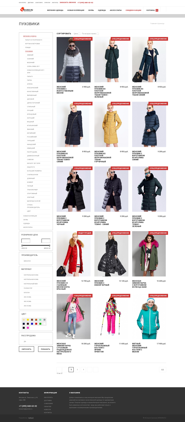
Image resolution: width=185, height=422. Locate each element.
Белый (44, 324)
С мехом (30, 159)
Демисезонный (33, 156)
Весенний (30, 62)
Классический (32, 88)
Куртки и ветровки (32, 44)
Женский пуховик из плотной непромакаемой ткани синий (139, 91)
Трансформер (32, 190)
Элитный (30, 197)
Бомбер (30, 182)
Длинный (31, 178)
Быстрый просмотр (73, 82)
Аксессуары (116, 10)
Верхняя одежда (55, 10)
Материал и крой (33, 201)
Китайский (31, 133)
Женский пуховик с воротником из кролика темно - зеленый (138, 221)
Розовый (28, 328)
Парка (29, 80)
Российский (32, 137)
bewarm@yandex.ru (25, 409)
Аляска (29, 84)
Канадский (31, 144)
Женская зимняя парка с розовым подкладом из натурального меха (64, 349)
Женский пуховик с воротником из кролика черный (63, 220)
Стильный (31, 107)
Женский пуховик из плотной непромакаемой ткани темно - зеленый (102, 92)
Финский (30, 129)
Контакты (55, 2)
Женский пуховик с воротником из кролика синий (138, 156)
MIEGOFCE (27, 261)
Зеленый (40, 324)
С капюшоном (32, 174)
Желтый (28, 320)
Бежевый (24, 320)
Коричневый (32, 320)
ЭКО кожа (27, 301)
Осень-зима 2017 (33, 66)
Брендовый (31, 114)
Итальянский (32, 125)
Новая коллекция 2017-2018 (35, 71)
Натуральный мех (31, 284)
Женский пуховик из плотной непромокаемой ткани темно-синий (64, 157)
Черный (24, 328)
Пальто (30, 76)
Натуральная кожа (31, 275)
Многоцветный (36, 320)
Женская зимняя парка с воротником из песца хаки (139, 284)
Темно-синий (24, 324)
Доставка (31, 2)
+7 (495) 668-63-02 (28, 406)
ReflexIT (31, 418)
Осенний (30, 59)
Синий (32, 324)
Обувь (91, 10)
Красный (36, 324)
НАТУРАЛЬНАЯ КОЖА (31, 279)
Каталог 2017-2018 (33, 163)
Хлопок (27, 292)
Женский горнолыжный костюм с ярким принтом (101, 348)
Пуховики (29, 51)
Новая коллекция (75, 10)
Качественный (32, 91)
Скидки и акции (133, 10)
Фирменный (31, 95)
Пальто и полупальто (33, 40)
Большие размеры (34, 171)
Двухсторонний (33, 103)
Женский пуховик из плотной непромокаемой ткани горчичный (102, 157)
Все (162, 369)
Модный (30, 122)
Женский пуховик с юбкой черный (101, 283)
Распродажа (32, 152)
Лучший (30, 110)
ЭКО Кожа (27, 306)
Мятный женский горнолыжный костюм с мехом (139, 348)
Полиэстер (28, 288)
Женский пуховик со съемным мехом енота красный (63, 285)
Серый (44, 320)
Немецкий (31, 148)
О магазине (39, 2)
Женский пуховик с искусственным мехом (64, 90)
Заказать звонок (68, 2)
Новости (47, 409)
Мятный (40, 320)
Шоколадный (28, 324)
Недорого (31, 167)
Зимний (30, 55)
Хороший (30, 118)
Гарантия (47, 2)
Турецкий (31, 141)
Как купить (22, 2)
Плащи (27, 47)
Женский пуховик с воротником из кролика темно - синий (101, 220)
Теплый (30, 186)
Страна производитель (33, 206)
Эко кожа (27, 297)
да (25, 341)
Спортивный (32, 193)
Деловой (30, 99)
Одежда (102, 10)
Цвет (29, 211)
